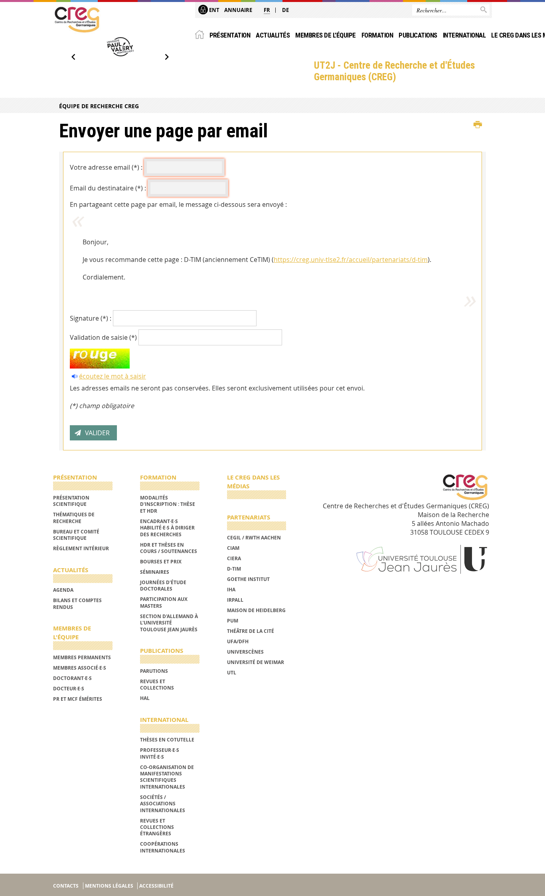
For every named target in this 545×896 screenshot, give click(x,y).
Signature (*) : (90, 318)
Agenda (63, 590)
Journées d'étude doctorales (163, 585)
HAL (145, 698)
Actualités (273, 35)
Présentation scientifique (71, 500)
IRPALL (235, 600)
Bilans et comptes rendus (77, 603)
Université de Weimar (255, 662)
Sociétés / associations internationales (162, 804)
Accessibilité (156, 885)
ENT (213, 10)
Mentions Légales (109, 885)
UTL (231, 672)
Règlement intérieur (81, 548)
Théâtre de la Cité (250, 631)
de (285, 10)
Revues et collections (157, 684)
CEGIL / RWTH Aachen (254, 537)
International (464, 35)
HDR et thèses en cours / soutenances (168, 548)
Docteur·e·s (68, 688)
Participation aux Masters (164, 602)
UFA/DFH (238, 641)
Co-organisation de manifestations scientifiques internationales (167, 777)
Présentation (230, 35)
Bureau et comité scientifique (76, 534)
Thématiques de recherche (74, 517)
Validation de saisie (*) (103, 337)
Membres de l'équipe (325, 35)
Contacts (66, 885)
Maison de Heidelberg (256, 610)
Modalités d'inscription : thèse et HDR (167, 504)
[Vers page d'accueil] (77, 19)
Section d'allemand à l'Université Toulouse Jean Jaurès (169, 623)
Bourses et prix (161, 561)
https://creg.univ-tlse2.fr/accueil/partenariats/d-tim (351, 259)
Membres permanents (82, 657)
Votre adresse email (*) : (106, 167)
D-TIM (234, 568)
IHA (231, 589)
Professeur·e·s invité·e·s (159, 753)
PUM (232, 620)
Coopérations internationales (162, 847)
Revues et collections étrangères (157, 827)
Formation (377, 35)
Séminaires (154, 572)
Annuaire (238, 10)
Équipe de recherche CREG (99, 106)
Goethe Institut (248, 579)
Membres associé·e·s (79, 667)
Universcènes (245, 651)
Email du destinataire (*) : (108, 188)
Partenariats (248, 517)
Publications (418, 35)
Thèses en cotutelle (167, 739)
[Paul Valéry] (120, 46)
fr (267, 10)
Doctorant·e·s (72, 678)
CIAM (233, 548)
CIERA (234, 558)
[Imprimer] (478, 125)
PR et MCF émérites (77, 699)
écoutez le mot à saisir (112, 376)
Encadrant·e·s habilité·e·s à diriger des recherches (167, 528)
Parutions (154, 671)
